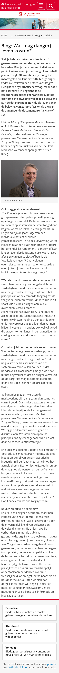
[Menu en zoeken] (41, 5)
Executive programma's (12, 35)
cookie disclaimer (17, 667)
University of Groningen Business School (18, 6)
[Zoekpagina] (51, 5)
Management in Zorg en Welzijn (34, 35)
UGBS (4, 35)
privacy (51, 664)
